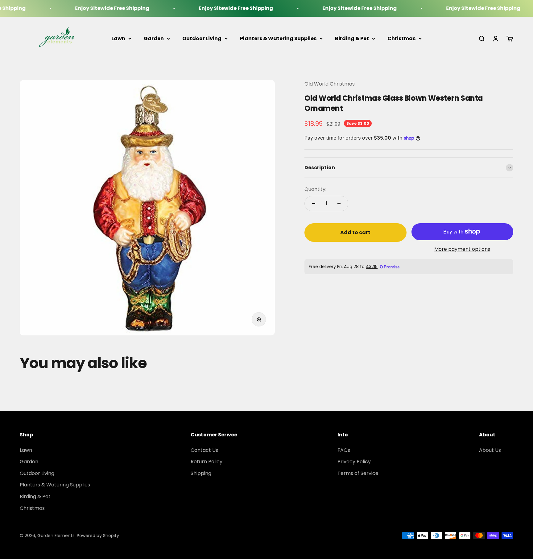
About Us (490, 450)
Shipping (201, 473)
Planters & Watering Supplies (278, 38)
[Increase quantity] (339, 203)
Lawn (118, 38)
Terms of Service (357, 473)
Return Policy (206, 461)
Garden (154, 38)
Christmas (401, 38)
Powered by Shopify (98, 535)
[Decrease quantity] (314, 203)
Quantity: (315, 189)
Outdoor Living (201, 38)
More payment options (462, 249)
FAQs (343, 450)
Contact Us (204, 450)
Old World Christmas (329, 83)
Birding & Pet (352, 38)
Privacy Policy (354, 461)
